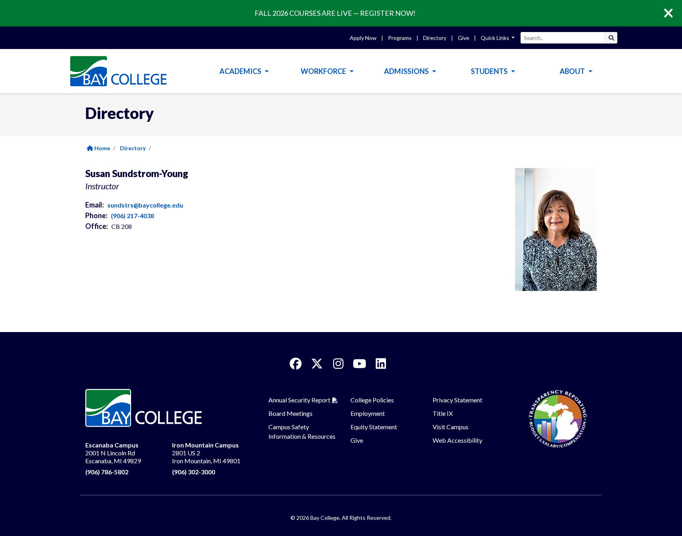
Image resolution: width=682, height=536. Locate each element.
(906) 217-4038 (132, 215)
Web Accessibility (457, 440)
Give (463, 37)
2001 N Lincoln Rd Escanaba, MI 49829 (113, 452)
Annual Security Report (299, 400)
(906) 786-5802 (106, 472)
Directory (434, 37)
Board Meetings (290, 413)
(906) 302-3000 (193, 472)
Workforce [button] (324, 71)
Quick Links (495, 37)
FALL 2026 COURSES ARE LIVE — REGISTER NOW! (335, 13)
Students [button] (490, 71)
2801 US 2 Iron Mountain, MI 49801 (206, 452)
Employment (367, 413)
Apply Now (363, 37)
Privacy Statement (457, 400)
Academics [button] (240, 71)
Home (101, 148)
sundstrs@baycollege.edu (145, 205)
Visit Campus (450, 426)
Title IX (443, 413)
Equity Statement (373, 426)
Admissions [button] (407, 71)
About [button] (573, 71)
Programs (400, 37)
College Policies (372, 400)
